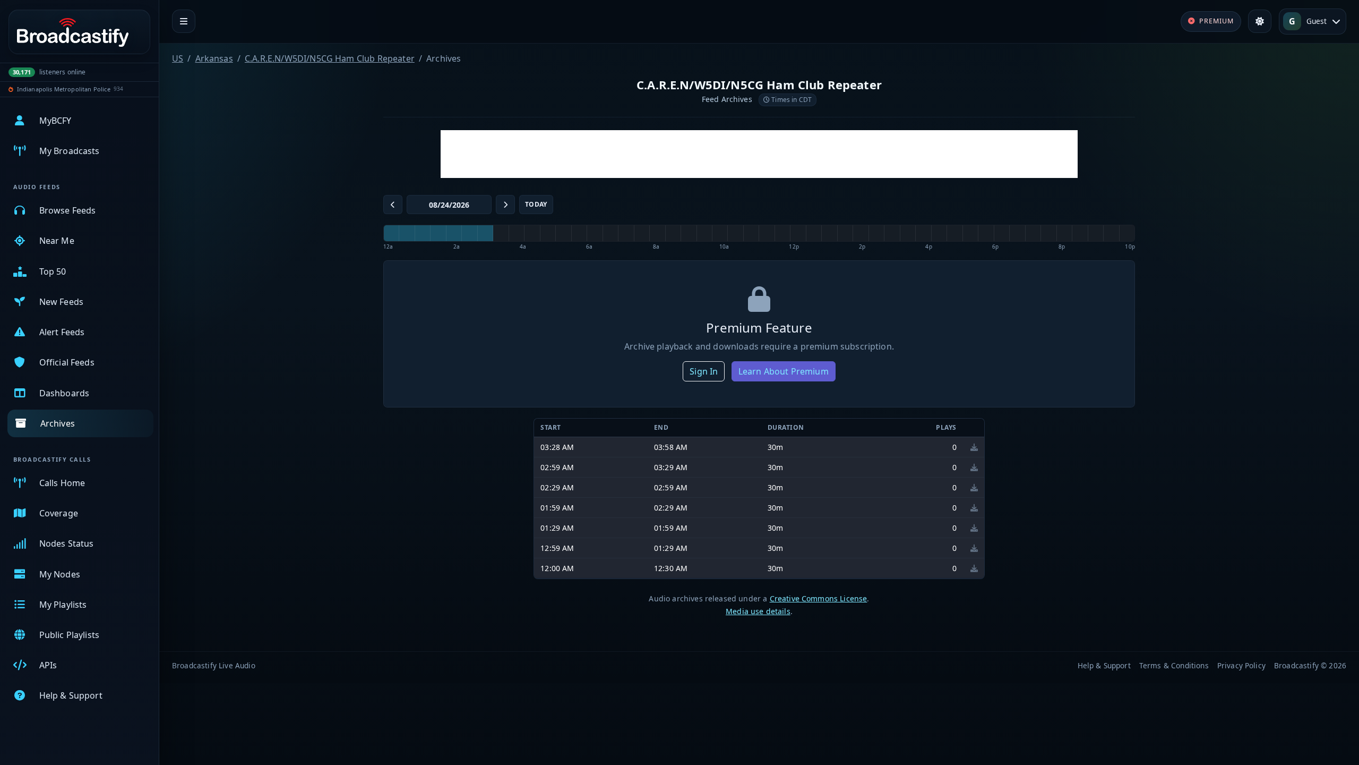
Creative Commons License (818, 598)
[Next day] (505, 204)
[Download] (974, 447)
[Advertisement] (759, 154)
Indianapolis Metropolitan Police (63, 89)
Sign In (704, 371)
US (177, 58)
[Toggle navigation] (183, 21)
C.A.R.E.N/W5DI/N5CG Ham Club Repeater (330, 58)
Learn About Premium (783, 371)
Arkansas (214, 58)
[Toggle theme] (1259, 21)
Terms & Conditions (1174, 665)
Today (536, 204)
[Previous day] (392, 204)
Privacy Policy (1241, 665)
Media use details (758, 611)
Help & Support (1104, 665)
